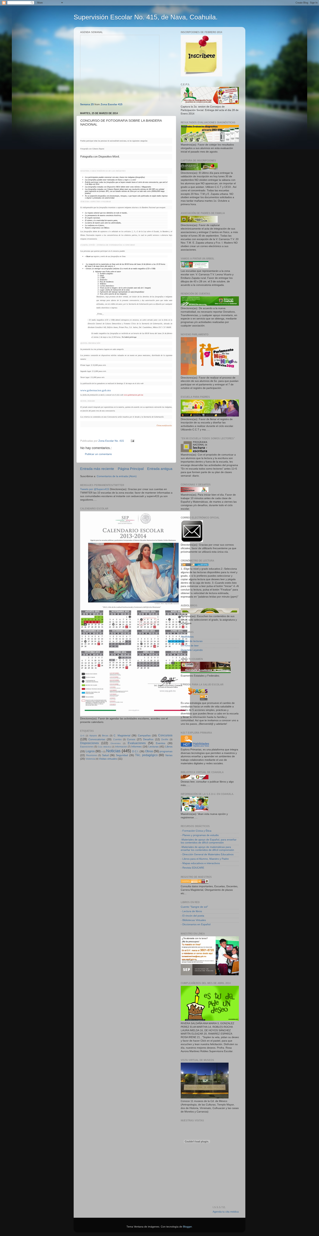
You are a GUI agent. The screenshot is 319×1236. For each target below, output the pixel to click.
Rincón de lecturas (192, 641)
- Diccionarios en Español (195, 924)
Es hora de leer (190, 645)
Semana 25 (87, 104)
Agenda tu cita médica (226, 1211)
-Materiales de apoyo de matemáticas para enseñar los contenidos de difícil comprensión (207, 848)
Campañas (144, 735)
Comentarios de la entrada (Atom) (117, 476)
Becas (105, 735)
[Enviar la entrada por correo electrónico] (132, 440)
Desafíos (148, 739)
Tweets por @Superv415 (94, 489)
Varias (168, 755)
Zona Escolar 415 (111, 104)
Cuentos (117, 739)
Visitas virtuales (108, 758)
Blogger (187, 1226)
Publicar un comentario (98, 454)
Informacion (121, 746)
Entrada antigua (159, 469)
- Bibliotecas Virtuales (193, 920)
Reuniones (91, 755)
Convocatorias (96, 739)
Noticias (113, 751)
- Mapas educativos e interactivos (200, 863)
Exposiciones (87, 746)
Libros (168, 746)
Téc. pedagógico (146, 755)
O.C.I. (135, 751)
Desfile (164, 739)
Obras (149, 751)
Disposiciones (89, 743)
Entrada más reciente (97, 469)
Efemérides (116, 743)
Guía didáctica (104, 747)
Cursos (131, 739)
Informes (136, 746)
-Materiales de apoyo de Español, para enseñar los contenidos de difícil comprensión (208, 841)
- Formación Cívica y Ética (196, 830)
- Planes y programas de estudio (200, 835)
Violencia (90, 759)
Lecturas (153, 746)
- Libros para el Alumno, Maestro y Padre (205, 858)
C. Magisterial (122, 735)
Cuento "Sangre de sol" (194, 906)
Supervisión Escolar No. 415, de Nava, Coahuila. (146, 17)
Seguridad (122, 755)
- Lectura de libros (191, 911)
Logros (90, 751)
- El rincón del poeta (192, 915)
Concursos (165, 735)
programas (166, 751)
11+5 (82, 736)
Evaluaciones (137, 743)
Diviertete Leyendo (192, 650)
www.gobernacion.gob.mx (95, 390)
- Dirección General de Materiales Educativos (207, 854)
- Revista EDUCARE (192, 867)
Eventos (160, 743)
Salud (105, 755)
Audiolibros (187, 636)
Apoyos (93, 735)
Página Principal (131, 469)
